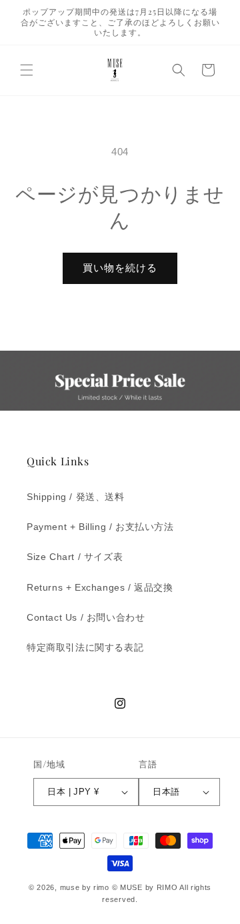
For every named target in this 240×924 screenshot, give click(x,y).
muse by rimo (86, 887)
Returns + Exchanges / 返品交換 (100, 587)
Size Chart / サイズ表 (75, 556)
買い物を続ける (120, 267)
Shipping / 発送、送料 (76, 496)
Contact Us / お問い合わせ (86, 617)
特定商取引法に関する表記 (85, 647)
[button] (26, 70)
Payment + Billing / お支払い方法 (100, 526)
